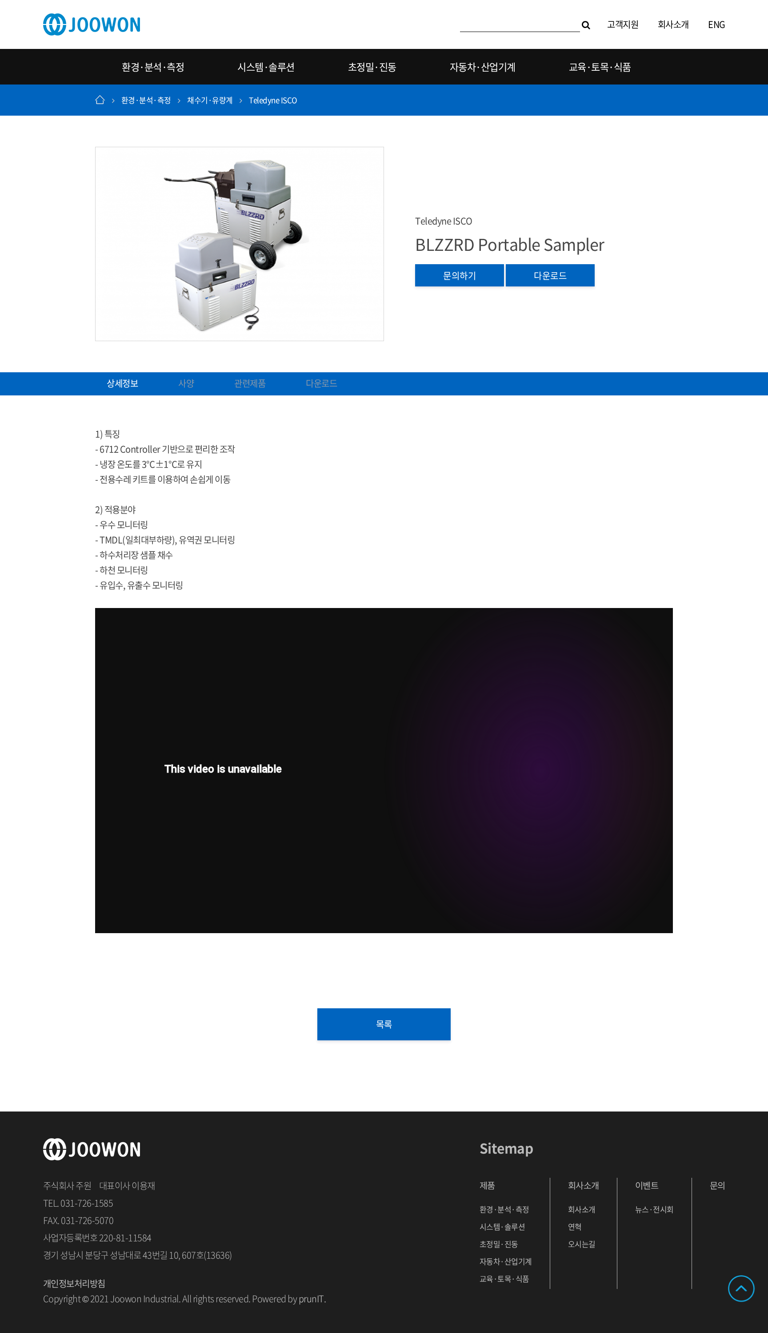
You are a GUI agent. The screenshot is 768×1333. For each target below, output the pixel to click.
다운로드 (550, 275)
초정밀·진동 (372, 66)
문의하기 (459, 275)
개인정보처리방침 (74, 1283)
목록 (384, 1024)
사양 (186, 383)
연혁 (575, 1226)
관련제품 (249, 383)
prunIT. (312, 1298)
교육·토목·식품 (600, 66)
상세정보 (122, 383)
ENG (716, 24)
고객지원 (622, 24)
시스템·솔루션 (266, 66)
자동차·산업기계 (483, 66)
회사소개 (673, 24)
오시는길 (582, 1243)
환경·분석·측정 (153, 66)
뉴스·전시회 (654, 1209)
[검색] (586, 24)
